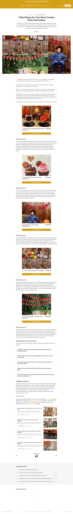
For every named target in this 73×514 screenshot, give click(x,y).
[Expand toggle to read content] (55, 349)
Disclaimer (29, 511)
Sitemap (49, 511)
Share (36, 31)
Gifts (48, 5)
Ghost (70, 511)
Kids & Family (29, 5)
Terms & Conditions (42, 511)
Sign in (61, 5)
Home (22, 5)
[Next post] (56, 455)
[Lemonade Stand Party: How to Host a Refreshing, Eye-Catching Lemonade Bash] (36, 478)
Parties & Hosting (37, 5)
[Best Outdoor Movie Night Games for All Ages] (36, 469)
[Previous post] (16, 455)
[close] (72, 1)
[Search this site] (58, 5)
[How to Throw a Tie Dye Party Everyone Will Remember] (36, 472)
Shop (44, 5)
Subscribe (67, 5)
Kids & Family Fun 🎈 (41, 14)
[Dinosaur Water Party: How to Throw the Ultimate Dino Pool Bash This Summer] (36, 481)
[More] (51, 5)
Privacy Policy (34, 511)
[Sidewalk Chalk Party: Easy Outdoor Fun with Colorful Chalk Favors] (36, 475)
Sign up (23, 511)
